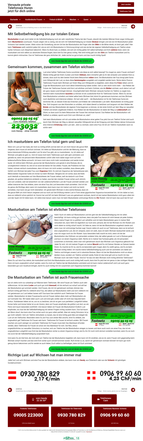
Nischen (73, 19)
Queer (86, 19)
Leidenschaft (122, 110)
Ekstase (95, 42)
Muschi (95, 244)
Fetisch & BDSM (56, 19)
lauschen (69, 94)
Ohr (97, 198)
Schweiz (111, 360)
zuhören (114, 50)
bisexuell (52, 285)
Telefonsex (16, 47)
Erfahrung (58, 125)
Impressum (89, 431)
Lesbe (31, 285)
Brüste (45, 107)
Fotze (119, 83)
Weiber (109, 88)
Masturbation (13, 39)
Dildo (97, 44)
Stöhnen (82, 75)
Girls (103, 53)
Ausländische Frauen (33, 19)
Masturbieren (17, 42)
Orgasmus (44, 171)
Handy (82, 360)
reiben (91, 77)
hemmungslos (80, 80)
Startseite (14, 19)
